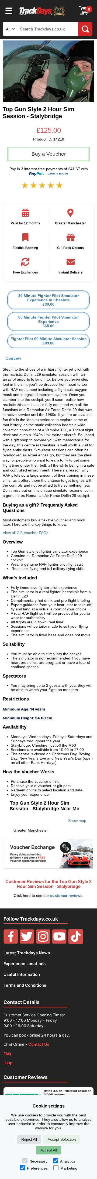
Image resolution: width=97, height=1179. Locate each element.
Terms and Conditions (25, 985)
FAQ (7, 1053)
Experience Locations (25, 963)
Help (8, 1063)
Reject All (29, 1139)
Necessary (38, 1161)
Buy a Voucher (49, 154)
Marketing (68, 1168)
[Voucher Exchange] (48, 854)
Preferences (37, 1168)
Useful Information (22, 974)
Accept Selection (62, 1139)
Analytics (67, 1161)
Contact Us (38, 1044)
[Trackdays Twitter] (27, 942)
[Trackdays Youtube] (59, 942)
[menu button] (9, 10)
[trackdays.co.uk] (42, 15)
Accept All (48, 1150)
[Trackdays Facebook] (11, 942)
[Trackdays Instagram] (43, 942)
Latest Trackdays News (27, 952)
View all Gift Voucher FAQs (25, 533)
